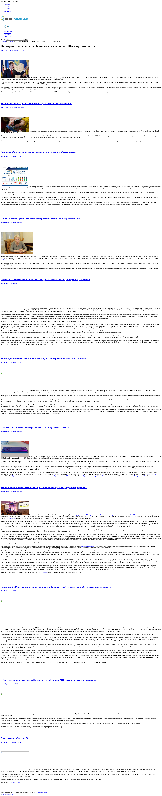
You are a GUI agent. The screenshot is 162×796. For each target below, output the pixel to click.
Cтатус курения (11, 518)
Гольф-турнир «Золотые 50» (15, 738)
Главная (7, 5)
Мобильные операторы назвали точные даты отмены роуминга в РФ (36, 103)
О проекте (7, 11)
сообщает (4, 260)
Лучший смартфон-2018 (137, 476)
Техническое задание (88, 546)
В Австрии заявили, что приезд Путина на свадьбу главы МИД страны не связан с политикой (49, 680)
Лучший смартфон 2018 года (63, 476)
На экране (7, 33)
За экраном (8, 31)
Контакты (7, 8)
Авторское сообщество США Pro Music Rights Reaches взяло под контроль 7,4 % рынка (45, 279)
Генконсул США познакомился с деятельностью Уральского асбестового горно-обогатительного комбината (56, 587)
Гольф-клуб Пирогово (15, 782)
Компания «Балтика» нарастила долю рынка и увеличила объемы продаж (38, 152)
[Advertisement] (81, 55)
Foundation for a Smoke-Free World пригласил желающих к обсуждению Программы (44, 487)
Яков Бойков (5, 156)
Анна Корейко (5, 50)
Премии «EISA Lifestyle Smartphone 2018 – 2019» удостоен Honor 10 (35, 427)
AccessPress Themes (42, 792)
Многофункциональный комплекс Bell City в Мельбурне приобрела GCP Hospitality (44, 358)
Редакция (7, 10)
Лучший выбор (107, 476)
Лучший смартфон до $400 (91, 476)
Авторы (7, 6)
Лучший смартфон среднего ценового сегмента (27, 476)
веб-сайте (74, 530)
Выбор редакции (150, 474)
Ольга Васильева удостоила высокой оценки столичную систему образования (40, 218)
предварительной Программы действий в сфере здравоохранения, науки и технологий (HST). (106, 515)
